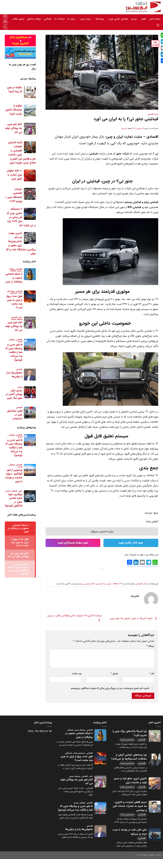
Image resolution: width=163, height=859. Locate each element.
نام (152, 673)
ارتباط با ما (59, 19)
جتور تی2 (107, 583)
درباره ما (71, 19)
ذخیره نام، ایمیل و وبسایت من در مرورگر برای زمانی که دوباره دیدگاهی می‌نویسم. (109, 688)
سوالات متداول (34, 19)
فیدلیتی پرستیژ (84, 583)
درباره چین (85, 19)
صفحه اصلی (155, 19)
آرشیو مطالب (18, 19)
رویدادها (100, 19)
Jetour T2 (117, 583)
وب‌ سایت (76, 673)
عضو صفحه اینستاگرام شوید (73, 543)
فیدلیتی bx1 (97, 583)
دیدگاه (150, 646)
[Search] (158, 25)
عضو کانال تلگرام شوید (131, 543)
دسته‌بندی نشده (127, 739)
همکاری (47, 19)
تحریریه (124, 128)
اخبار (144, 19)
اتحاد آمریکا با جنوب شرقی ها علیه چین (131, 618)
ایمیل (114, 673)
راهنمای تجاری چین (118, 19)
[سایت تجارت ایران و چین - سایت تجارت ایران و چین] (141, 7)
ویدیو (134, 19)
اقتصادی (151, 114)
